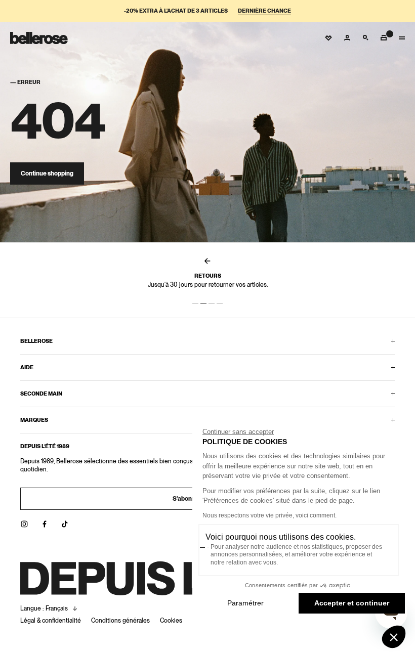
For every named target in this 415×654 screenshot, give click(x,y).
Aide (26, 367)
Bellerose (36, 340)
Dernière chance (264, 11)
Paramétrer (245, 603)
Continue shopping (47, 173)
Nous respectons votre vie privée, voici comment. (269, 515)
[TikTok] (65, 524)
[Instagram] (24, 524)
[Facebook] (44, 524)
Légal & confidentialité (50, 621)
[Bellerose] (39, 38)
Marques (34, 419)
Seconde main (41, 393)
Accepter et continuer (351, 603)
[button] (394, 637)
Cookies (171, 621)
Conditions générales (120, 621)
